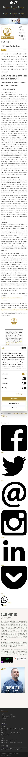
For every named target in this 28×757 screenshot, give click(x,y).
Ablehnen (14, 407)
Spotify (7, 344)
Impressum (4, 718)
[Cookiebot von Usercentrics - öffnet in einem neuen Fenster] (20, 348)
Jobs (3, 713)
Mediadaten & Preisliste (7, 715)
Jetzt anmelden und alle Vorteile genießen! (11, 749)
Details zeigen (19, 394)
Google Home (16, 742)
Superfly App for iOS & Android (8, 740)
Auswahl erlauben (14, 403)
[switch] (24, 378)
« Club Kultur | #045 (16, 413)
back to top (4, 416)
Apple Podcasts (15, 343)
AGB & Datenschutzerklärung (9, 717)
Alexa (10, 742)
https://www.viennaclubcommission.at (11, 298)
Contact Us (4, 720)
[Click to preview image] (7, 32)
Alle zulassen (14, 398)
